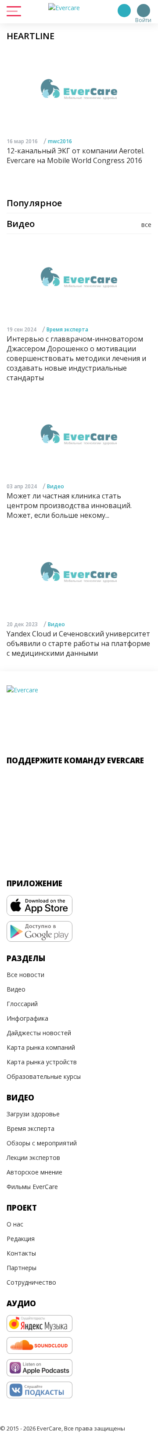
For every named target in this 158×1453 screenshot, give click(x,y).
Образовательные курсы (44, 1076)
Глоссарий (22, 1004)
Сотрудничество (31, 1282)
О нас (15, 1224)
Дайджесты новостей (39, 1033)
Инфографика (27, 1018)
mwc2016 (60, 141)
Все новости (25, 974)
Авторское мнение (34, 1172)
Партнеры (21, 1267)
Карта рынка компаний (41, 1047)
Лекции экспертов (33, 1157)
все (146, 224)
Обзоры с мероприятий (42, 1143)
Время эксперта (67, 329)
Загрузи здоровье (33, 1114)
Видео (55, 486)
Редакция (21, 1238)
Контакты (21, 1253)
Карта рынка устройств (42, 1062)
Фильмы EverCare (32, 1186)
